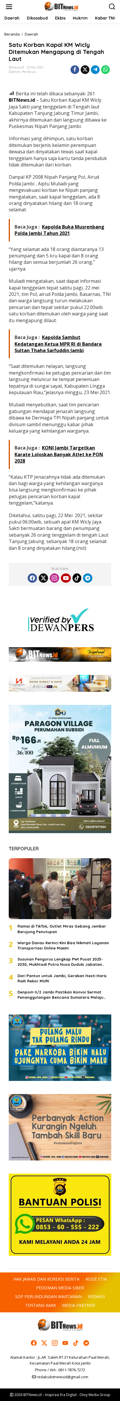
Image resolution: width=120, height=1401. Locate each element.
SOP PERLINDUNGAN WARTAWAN (48, 1296)
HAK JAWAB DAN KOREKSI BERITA (46, 1279)
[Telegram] (87, 578)
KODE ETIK (96, 1279)
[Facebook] (32, 578)
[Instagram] (54, 578)
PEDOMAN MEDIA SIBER (60, 1288)
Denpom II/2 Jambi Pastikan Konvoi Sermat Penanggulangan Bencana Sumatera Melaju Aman (60, 995)
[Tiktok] (77, 578)
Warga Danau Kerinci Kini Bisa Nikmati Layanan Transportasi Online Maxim (63, 945)
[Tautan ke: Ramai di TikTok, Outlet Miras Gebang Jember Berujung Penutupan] (60, 888)
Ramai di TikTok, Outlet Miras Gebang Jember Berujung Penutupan (61, 929)
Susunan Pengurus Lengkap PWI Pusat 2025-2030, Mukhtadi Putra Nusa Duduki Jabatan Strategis (60, 962)
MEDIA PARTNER (78, 1305)
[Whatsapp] (105, 69)
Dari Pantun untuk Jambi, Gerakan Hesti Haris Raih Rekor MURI (62, 978)
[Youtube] (66, 578)
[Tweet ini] (85, 69)
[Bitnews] (61, 6)
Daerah (14, 72)
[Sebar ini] (74, 69)
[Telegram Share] (95, 69)
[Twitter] (43, 578)
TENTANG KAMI (40, 1305)
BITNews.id (22, 100)
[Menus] (9, 6)
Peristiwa (29, 72)
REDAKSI (96, 1296)
